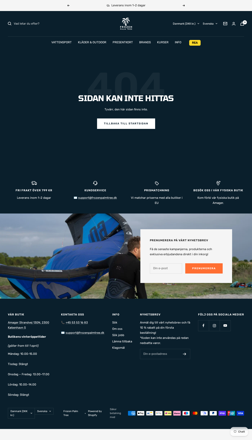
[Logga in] (233, 23)
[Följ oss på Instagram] (214, 325)
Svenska (208, 23)
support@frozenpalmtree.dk (97, 198)
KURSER (163, 42)
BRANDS (145, 42)
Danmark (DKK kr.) (184, 23)
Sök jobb (118, 335)
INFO (178, 42)
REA (195, 42)
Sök (114, 322)
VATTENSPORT (61, 42)
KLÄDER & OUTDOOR (92, 42)
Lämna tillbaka (122, 341)
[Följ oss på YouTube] (225, 325)
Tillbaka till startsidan (126, 123)
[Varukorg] (242, 24)
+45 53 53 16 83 (77, 322)
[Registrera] (184, 354)
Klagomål (118, 347)
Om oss (117, 329)
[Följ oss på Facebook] (203, 325)
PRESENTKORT (123, 42)
